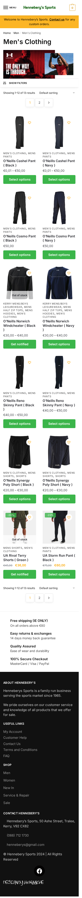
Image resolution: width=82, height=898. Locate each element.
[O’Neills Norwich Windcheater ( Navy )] (59, 282)
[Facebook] (39, 870)
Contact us (57, 19)
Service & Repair (16, 795)
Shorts (21, 476)
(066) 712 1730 (18, 835)
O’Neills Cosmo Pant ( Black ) (19, 238)
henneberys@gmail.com (25, 845)
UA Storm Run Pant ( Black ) (59, 557)
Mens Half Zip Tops (17, 308)
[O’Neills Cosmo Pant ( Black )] (19, 207)
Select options (20, 179)
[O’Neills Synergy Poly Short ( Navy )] (59, 452)
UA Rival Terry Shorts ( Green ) (15, 557)
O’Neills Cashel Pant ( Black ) (19, 163)
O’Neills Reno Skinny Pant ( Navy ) (59, 403)
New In (8, 788)
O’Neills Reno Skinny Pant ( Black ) (18, 405)
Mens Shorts (12, 547)
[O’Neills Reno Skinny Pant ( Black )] (19, 372)
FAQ (6, 756)
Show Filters (18, 83)
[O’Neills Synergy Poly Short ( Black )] (19, 452)
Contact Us (12, 744)
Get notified (19, 344)
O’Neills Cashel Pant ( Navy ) (59, 163)
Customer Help (15, 737)
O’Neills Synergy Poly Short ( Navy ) (58, 482)
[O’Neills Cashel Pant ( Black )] (19, 132)
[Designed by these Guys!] (39, 883)
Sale (6, 803)
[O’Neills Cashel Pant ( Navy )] (59, 132)
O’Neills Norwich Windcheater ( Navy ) (58, 325)
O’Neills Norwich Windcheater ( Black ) (19, 325)
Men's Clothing (14, 153)
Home (7, 33)
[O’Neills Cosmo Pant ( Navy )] (59, 207)
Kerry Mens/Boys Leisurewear (15, 305)
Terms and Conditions (20, 750)
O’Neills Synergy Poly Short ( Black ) (18, 482)
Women (9, 780)
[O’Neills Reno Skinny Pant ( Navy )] (59, 372)
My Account (12, 732)
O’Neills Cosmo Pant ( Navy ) (59, 238)
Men (16, 33)
